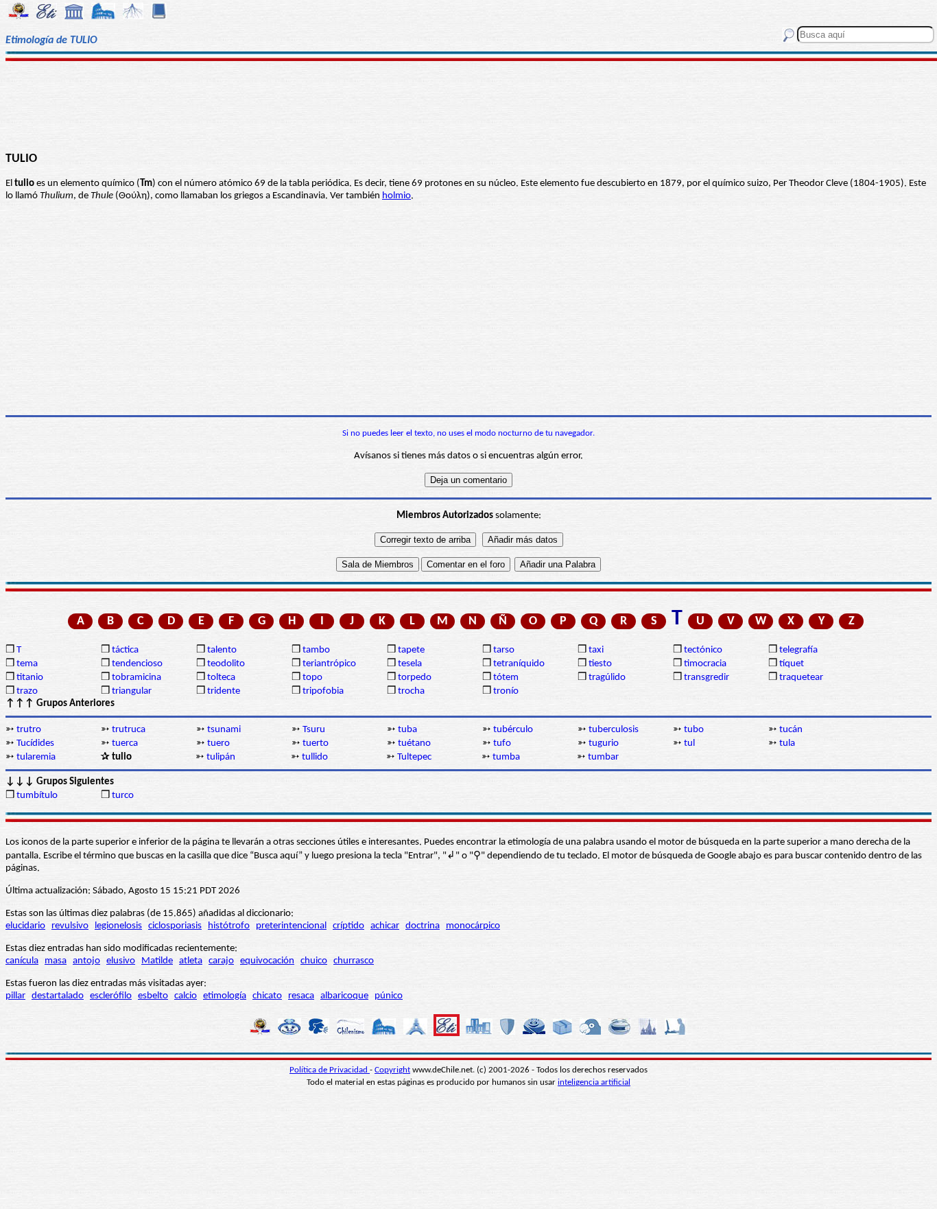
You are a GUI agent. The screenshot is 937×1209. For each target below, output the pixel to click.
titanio (29, 677)
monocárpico (473, 926)
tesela (410, 664)
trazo (27, 691)
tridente (223, 691)
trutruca (128, 730)
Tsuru (314, 730)
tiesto (600, 664)
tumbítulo (37, 795)
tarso (503, 650)
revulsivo (69, 926)
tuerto (316, 743)
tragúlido (607, 677)
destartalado (58, 996)
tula (787, 743)
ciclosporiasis (175, 926)
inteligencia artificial (594, 1082)
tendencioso (137, 664)
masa (56, 961)
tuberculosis (614, 730)
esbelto (153, 996)
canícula (21, 961)
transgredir (706, 677)
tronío (506, 691)
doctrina (422, 926)
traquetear (801, 677)
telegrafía (798, 650)
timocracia (705, 664)
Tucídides (35, 743)
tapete (411, 650)
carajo (221, 961)
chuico (313, 961)
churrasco (353, 961)
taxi (596, 650)
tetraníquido (519, 664)
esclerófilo (111, 996)
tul (689, 743)
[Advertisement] (469, 104)
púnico (389, 996)
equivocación (267, 961)
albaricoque (344, 996)
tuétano (414, 743)
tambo (316, 650)
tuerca (125, 743)
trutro (28, 730)
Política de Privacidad (329, 1070)
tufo (502, 743)
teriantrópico (329, 664)
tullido (315, 757)
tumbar (603, 757)
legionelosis (118, 926)
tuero (218, 743)
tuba (407, 730)
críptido (348, 926)
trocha (411, 691)
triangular (132, 691)
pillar (15, 996)
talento (222, 650)
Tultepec (414, 757)
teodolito (226, 664)
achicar (384, 926)
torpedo (414, 677)
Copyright (392, 1070)
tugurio (604, 743)
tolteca (221, 677)
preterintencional (291, 926)
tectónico (703, 650)
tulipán (220, 757)
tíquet (791, 664)
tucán (791, 730)
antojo (86, 961)
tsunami (224, 730)
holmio (396, 196)
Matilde (157, 961)
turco (123, 795)
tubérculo (513, 730)
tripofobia (323, 691)
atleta (190, 961)
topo (312, 677)
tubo (694, 730)
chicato (267, 996)
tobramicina (136, 677)
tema (27, 664)
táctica (125, 650)
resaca (301, 996)
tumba (506, 757)
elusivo (120, 961)
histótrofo (229, 926)
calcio (185, 996)
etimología (224, 996)
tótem (506, 677)
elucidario (25, 926)
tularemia (36, 757)
